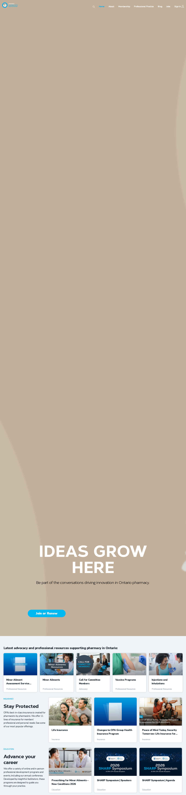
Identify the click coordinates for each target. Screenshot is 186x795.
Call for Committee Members (89, 681)
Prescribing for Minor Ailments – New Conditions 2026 (70, 782)
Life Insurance (60, 730)
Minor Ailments (51, 679)
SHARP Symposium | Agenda (158, 780)
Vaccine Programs (125, 679)
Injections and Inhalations (159, 681)
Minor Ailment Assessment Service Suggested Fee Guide (18, 681)
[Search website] (94, 7)
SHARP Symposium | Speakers (114, 780)
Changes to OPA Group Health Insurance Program (114, 731)
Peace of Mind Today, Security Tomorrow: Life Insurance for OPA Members (159, 732)
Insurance (9, 699)
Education (9, 749)
